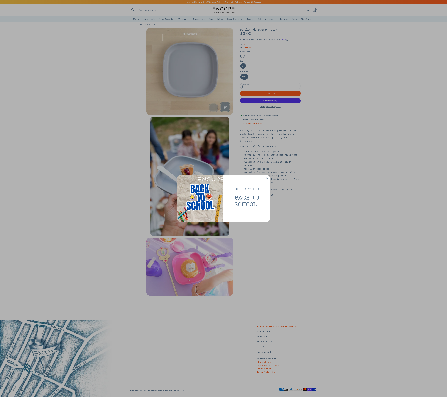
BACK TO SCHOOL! (246, 201)
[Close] (267, 178)
